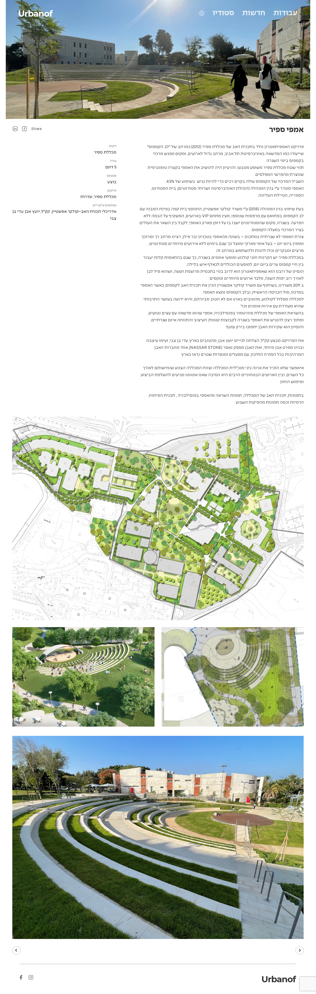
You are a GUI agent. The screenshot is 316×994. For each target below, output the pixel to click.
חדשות (253, 13)
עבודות (285, 13)
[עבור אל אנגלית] (202, 13)
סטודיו (223, 13)
